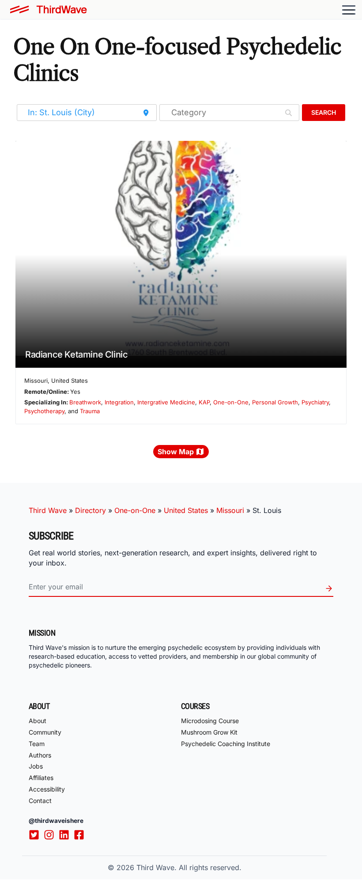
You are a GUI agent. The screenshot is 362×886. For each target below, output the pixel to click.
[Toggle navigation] (348, 9)
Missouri (230, 510)
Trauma (90, 411)
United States (186, 510)
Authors (40, 755)
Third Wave (48, 510)
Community (45, 732)
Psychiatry (315, 402)
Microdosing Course (210, 720)
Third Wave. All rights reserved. (188, 867)
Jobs (36, 766)
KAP (204, 402)
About (37, 720)
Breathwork (85, 402)
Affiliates (41, 777)
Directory (90, 510)
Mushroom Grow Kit (209, 732)
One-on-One (231, 402)
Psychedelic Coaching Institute (225, 743)
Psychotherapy (44, 411)
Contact (40, 800)
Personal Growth (275, 402)
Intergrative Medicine (166, 402)
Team (37, 743)
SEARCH (323, 112)
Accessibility (47, 789)
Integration (119, 402)
